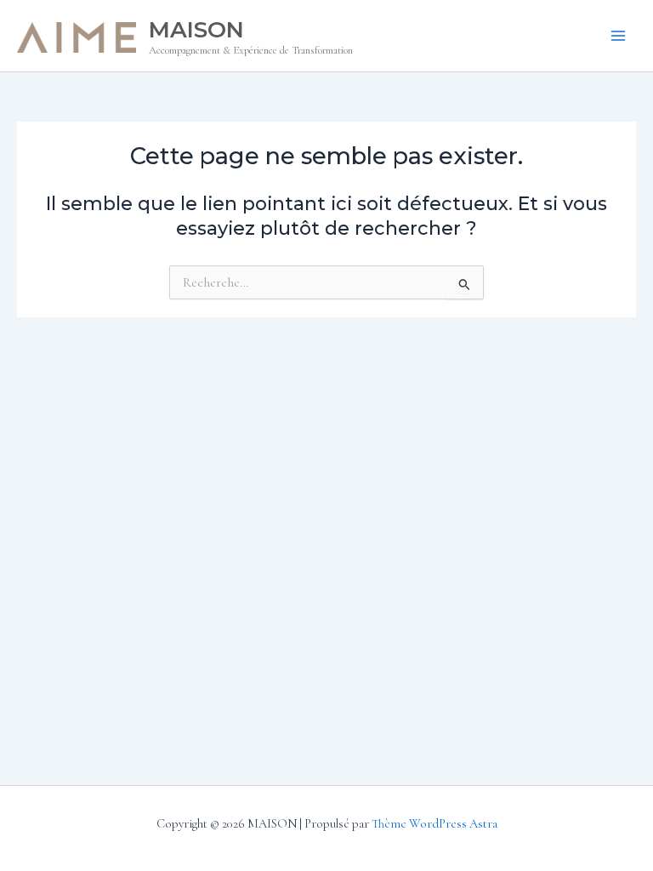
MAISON (196, 29)
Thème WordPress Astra (434, 824)
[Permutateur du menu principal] (618, 36)
